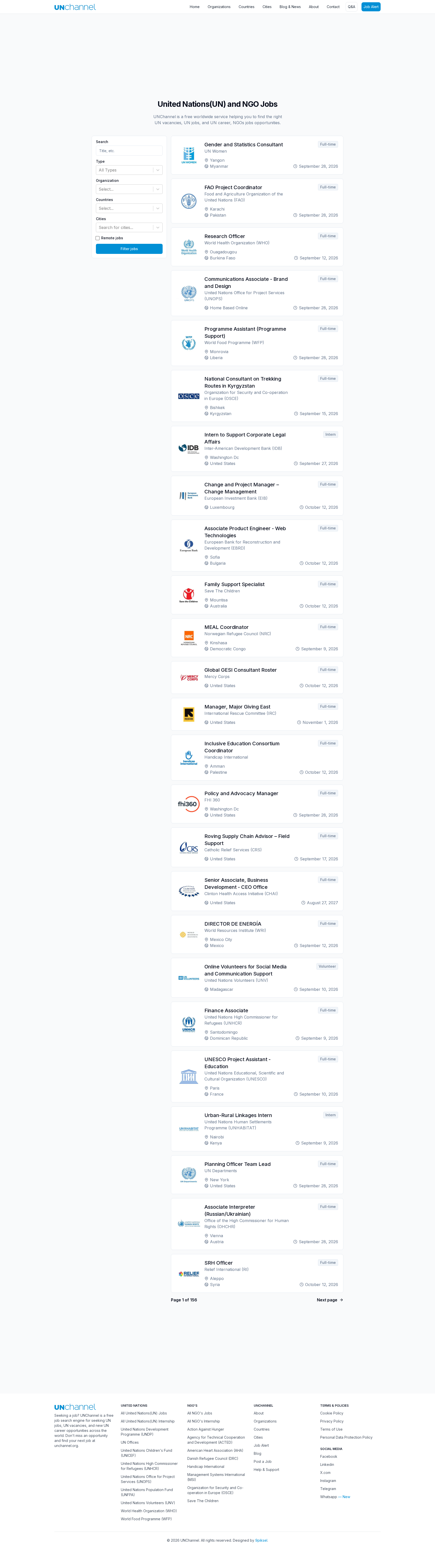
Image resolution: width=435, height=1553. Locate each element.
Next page (327, 1299)
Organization (107, 180)
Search (102, 142)
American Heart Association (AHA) (215, 1450)
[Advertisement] (151, 54)
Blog (257, 1453)
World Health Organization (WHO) (149, 1511)
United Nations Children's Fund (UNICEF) (146, 1453)
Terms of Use (331, 1429)
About (314, 7)
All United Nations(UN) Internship (148, 1421)
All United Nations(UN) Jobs (144, 1413)
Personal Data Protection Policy (346, 1437)
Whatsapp (328, 1497)
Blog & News (290, 7)
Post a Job (263, 1461)
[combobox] (99, 170)
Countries (247, 7)
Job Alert (371, 7)
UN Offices (130, 1442)
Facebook (328, 1456)
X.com (325, 1472)
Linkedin (327, 1464)
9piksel (261, 1540)
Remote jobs (112, 238)
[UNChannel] (75, 7)
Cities (267, 7)
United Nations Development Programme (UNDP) (144, 1431)
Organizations (219, 7)
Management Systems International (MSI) (216, 1477)
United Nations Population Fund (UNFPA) (147, 1492)
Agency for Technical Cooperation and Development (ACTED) (216, 1439)
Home (195, 7)
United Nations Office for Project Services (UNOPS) (148, 1479)
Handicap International (205, 1466)
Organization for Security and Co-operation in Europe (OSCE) (215, 1490)
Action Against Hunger (205, 1429)
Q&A (351, 7)
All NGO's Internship (203, 1421)
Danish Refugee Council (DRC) (212, 1458)
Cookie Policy (331, 1413)
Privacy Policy (332, 1421)
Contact (333, 7)
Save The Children (203, 1501)
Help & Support (266, 1469)
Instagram (328, 1480)
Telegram (328, 1489)
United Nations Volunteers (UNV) (148, 1503)
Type (100, 161)
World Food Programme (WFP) (146, 1519)
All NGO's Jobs (199, 1413)
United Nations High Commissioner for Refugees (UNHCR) (149, 1466)
